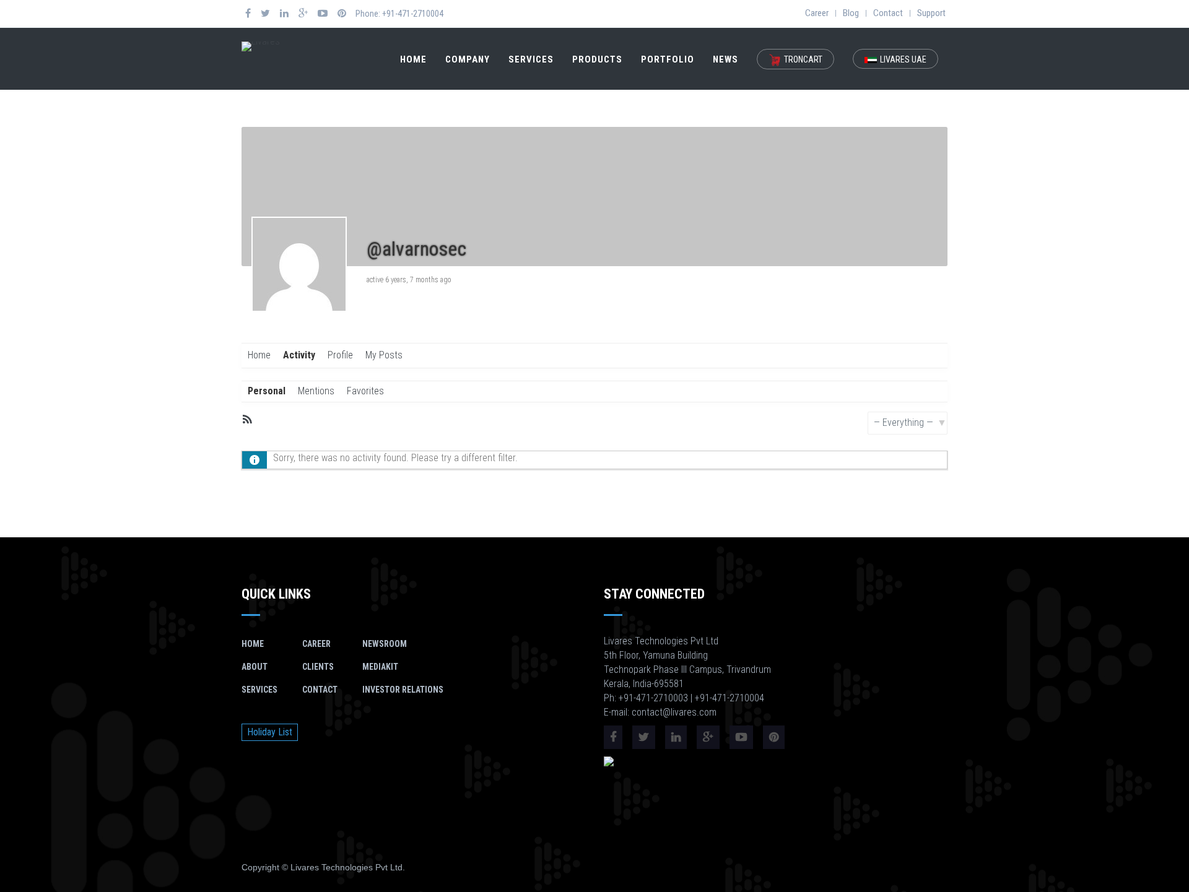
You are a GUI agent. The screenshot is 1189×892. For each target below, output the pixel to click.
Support (931, 13)
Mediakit (380, 667)
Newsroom (384, 644)
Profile (340, 355)
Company (467, 59)
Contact (888, 13)
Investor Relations (402, 690)
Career (817, 13)
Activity (299, 355)
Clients (318, 667)
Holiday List (269, 732)
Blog (851, 13)
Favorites (365, 391)
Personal (266, 391)
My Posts (384, 355)
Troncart (803, 59)
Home (413, 59)
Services (531, 59)
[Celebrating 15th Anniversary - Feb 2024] (261, 45)
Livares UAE (903, 59)
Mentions (316, 391)
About (255, 667)
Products (597, 59)
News (725, 59)
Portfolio (667, 59)
